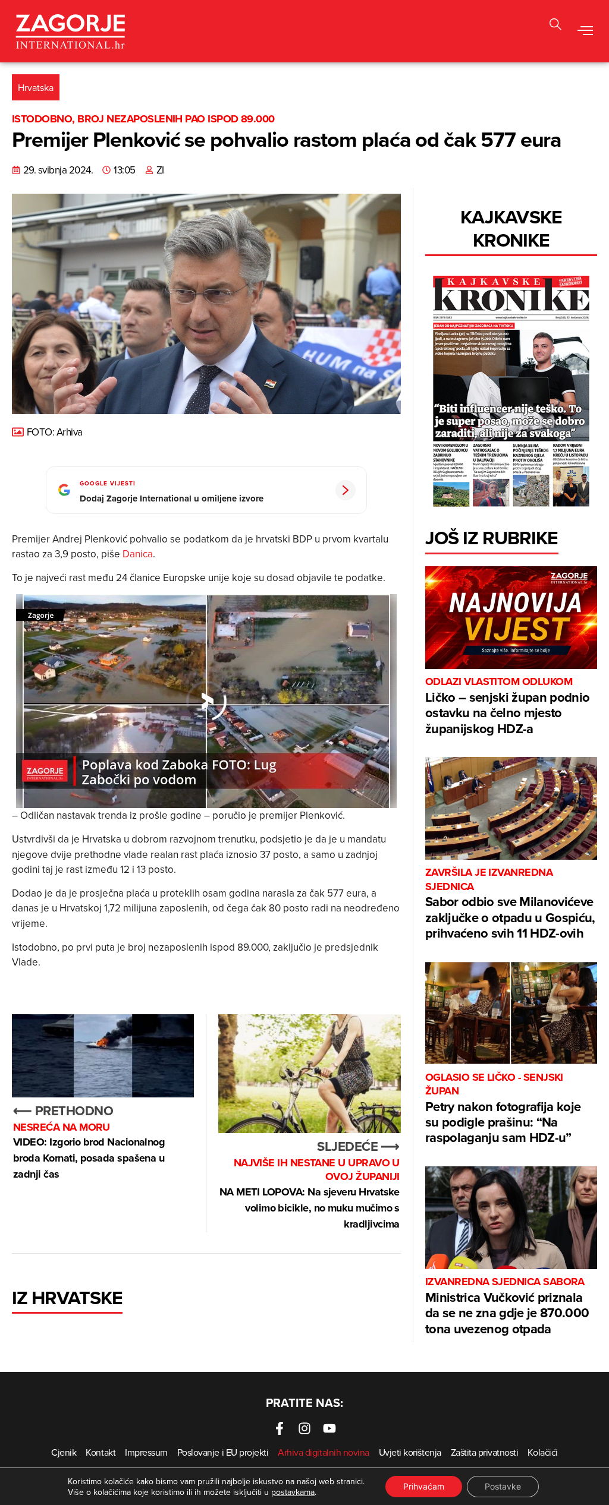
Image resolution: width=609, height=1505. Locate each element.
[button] (585, 31)
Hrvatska (36, 87)
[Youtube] (329, 1428)
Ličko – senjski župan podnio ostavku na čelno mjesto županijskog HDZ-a (507, 706)
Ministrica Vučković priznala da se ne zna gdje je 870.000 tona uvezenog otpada (507, 1306)
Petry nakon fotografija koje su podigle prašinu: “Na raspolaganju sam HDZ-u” (503, 1109)
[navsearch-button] (555, 26)
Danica (138, 554)
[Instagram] (304, 1428)
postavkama (293, 1492)
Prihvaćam (423, 1486)
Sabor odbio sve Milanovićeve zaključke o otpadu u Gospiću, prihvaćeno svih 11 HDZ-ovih (510, 904)
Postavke (503, 1486)
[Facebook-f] (279, 1428)
